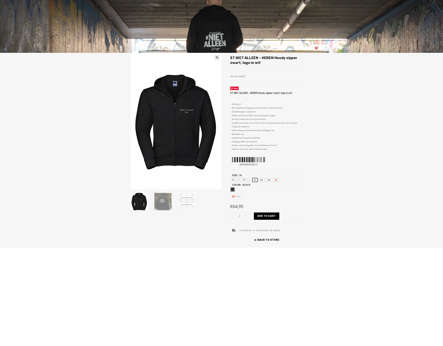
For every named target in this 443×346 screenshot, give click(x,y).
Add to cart (266, 216)
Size (234, 175)
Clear (238, 196)
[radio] (233, 180)
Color (236, 184)
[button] (217, 57)
